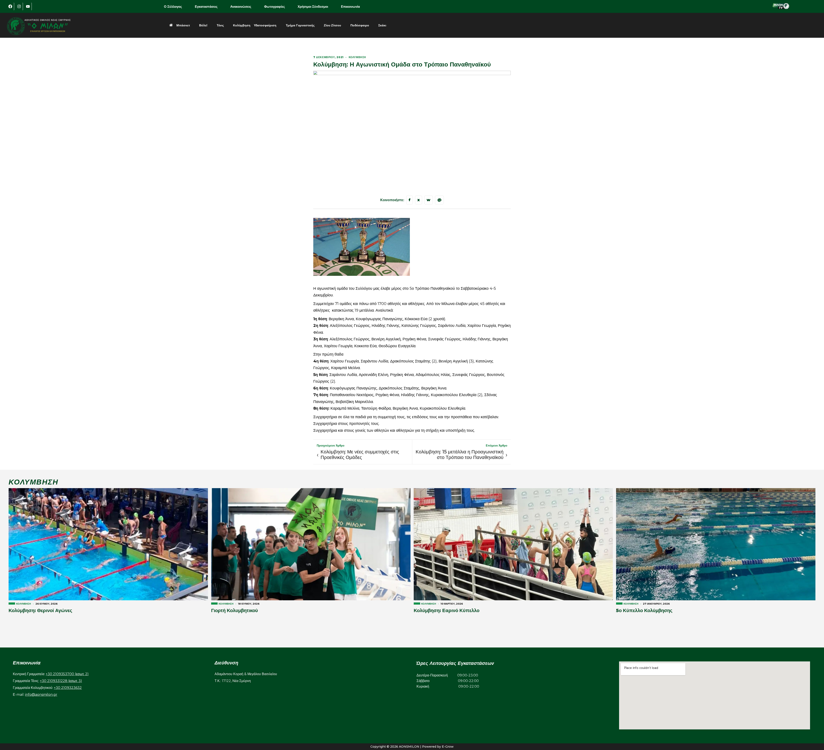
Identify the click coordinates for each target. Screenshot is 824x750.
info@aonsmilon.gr (41, 695)
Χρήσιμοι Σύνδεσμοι (313, 7)
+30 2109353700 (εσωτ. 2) (67, 674)
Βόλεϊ (203, 25)
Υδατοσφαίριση (265, 25)
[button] (176, 6)
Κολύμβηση (241, 25)
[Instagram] (19, 6)
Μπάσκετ (183, 25)
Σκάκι (382, 25)
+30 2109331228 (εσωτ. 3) (61, 681)
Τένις (220, 25)
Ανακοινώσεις (240, 7)
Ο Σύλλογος (173, 7)
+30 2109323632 (68, 688)
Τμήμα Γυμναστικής (300, 25)
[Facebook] (10, 6)
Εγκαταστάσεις (206, 7)
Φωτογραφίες (274, 7)
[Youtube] (28, 6)
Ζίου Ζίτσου (332, 25)
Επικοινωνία (350, 7)
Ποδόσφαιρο (359, 25)
